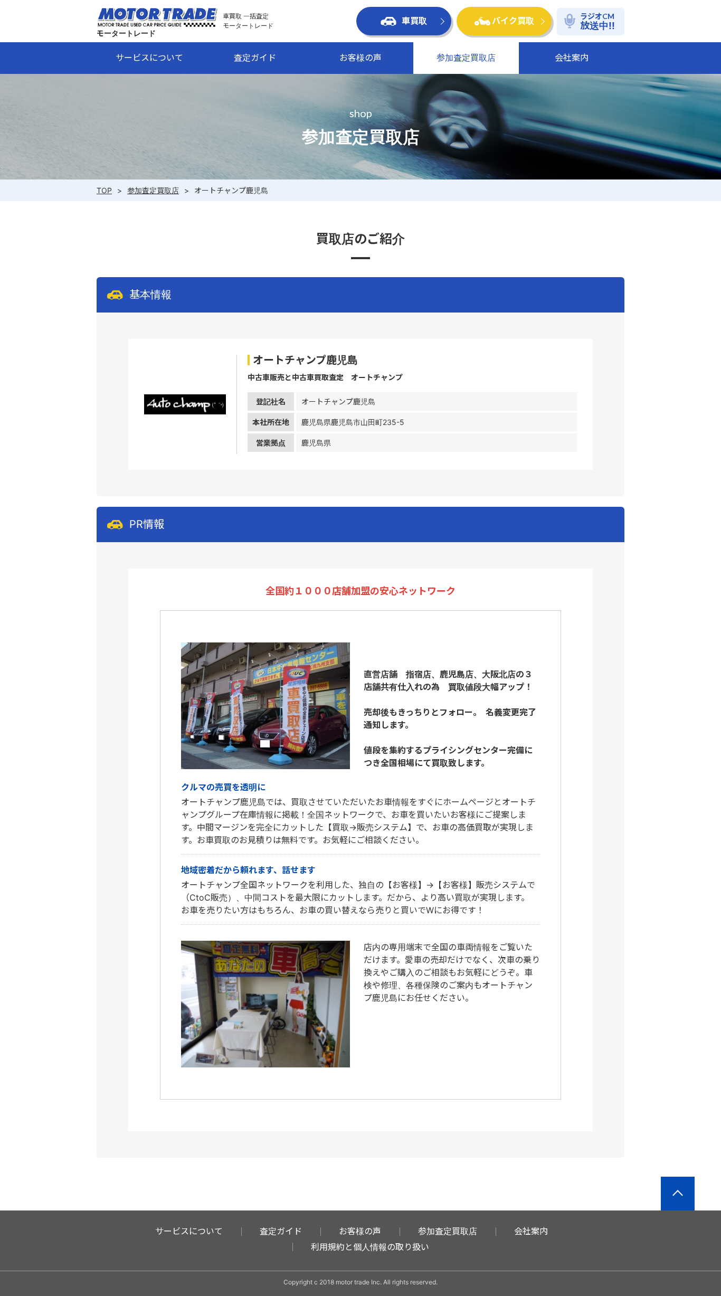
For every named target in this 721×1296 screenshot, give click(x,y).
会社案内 (572, 57)
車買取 (414, 20)
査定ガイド (255, 57)
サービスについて (149, 57)
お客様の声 (360, 57)
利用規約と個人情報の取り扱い (370, 1247)
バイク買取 (513, 20)
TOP (104, 190)
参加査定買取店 (466, 57)
